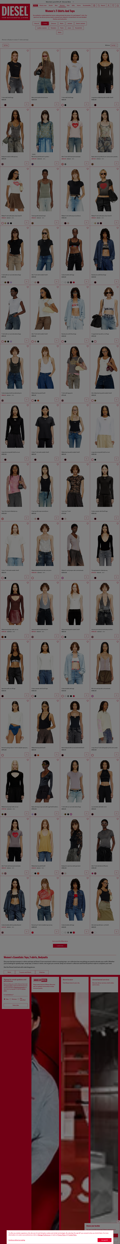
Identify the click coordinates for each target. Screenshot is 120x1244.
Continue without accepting (17, 1240)
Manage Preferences (44, 1235)
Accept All (104, 1240)
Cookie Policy (72, 1235)
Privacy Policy (61, 1235)
